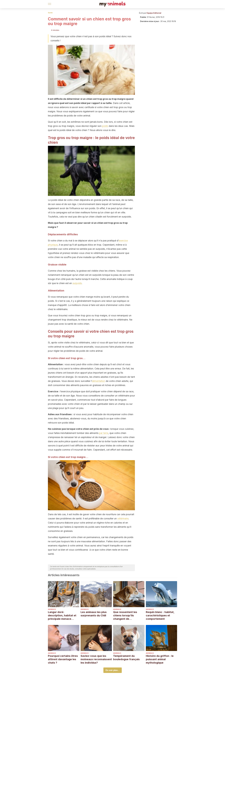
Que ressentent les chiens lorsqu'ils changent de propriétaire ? (125, 616)
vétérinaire (123, 518)
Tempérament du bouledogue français (126, 657)
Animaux (52, 609)
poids (105, 126)
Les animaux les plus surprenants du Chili (94, 614)
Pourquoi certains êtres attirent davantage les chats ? (63, 659)
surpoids (77, 283)
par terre (103, 433)
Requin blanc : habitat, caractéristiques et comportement (160, 615)
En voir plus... (113, 670)
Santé (50, 13)
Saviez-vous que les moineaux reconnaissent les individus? (96, 659)
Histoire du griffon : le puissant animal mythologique (160, 659)
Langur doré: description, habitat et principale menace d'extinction (62, 616)
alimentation (98, 381)
